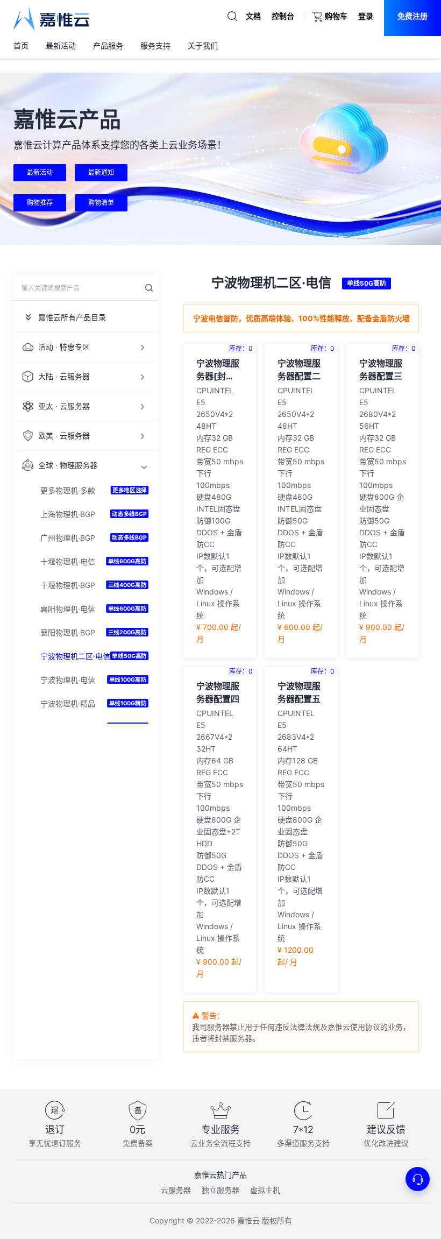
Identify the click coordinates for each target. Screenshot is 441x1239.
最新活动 (40, 172)
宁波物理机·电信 (67, 679)
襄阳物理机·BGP (67, 632)
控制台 (283, 15)
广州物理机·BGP (67, 537)
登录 (365, 15)
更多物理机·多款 (67, 490)
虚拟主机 (265, 1189)
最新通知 (101, 172)
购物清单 (101, 203)
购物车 (336, 15)
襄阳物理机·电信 (67, 608)
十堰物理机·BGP (67, 585)
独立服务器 (220, 1189)
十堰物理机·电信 (67, 561)
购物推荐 (40, 203)
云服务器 (176, 1189)
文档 (253, 15)
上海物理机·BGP (67, 514)
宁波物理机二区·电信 (75, 656)
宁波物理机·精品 (67, 703)
